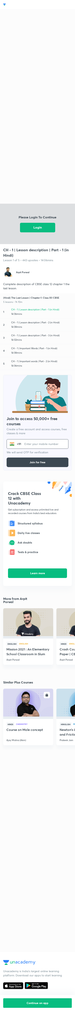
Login (37, 227)
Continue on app (37, 1003)
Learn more (37, 573)
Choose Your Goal (20, 5)
